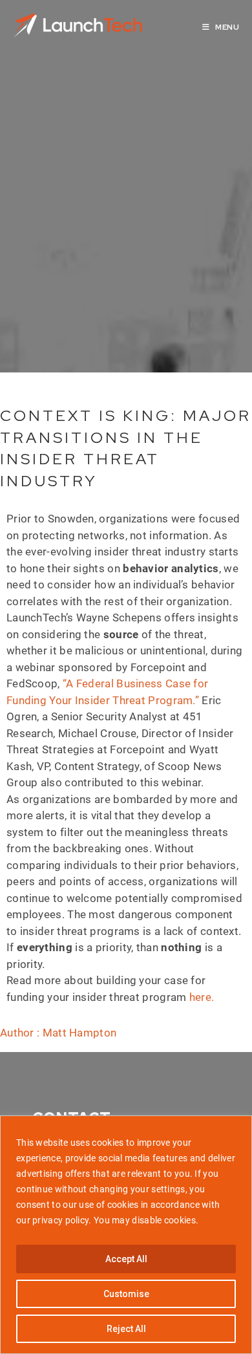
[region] (126, 1234)
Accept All (126, 1259)
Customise (126, 1294)
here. (202, 997)
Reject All (126, 1329)
